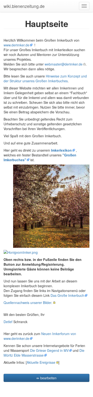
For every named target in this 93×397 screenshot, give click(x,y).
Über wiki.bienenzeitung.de (41, 385)
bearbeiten (48, 377)
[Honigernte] (51, 205)
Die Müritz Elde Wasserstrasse (44, 353)
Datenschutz (11, 385)
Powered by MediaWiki (46, 393)
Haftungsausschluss (75, 385)
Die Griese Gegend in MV (49, 350)
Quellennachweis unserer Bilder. (28, 302)
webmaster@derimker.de (64, 64)
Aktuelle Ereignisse (41, 362)
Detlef (8, 321)
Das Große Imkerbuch (67, 295)
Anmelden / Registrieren (46, 389)
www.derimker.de (16, 45)
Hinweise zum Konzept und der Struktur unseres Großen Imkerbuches (45, 78)
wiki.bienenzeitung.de (24, 6)
